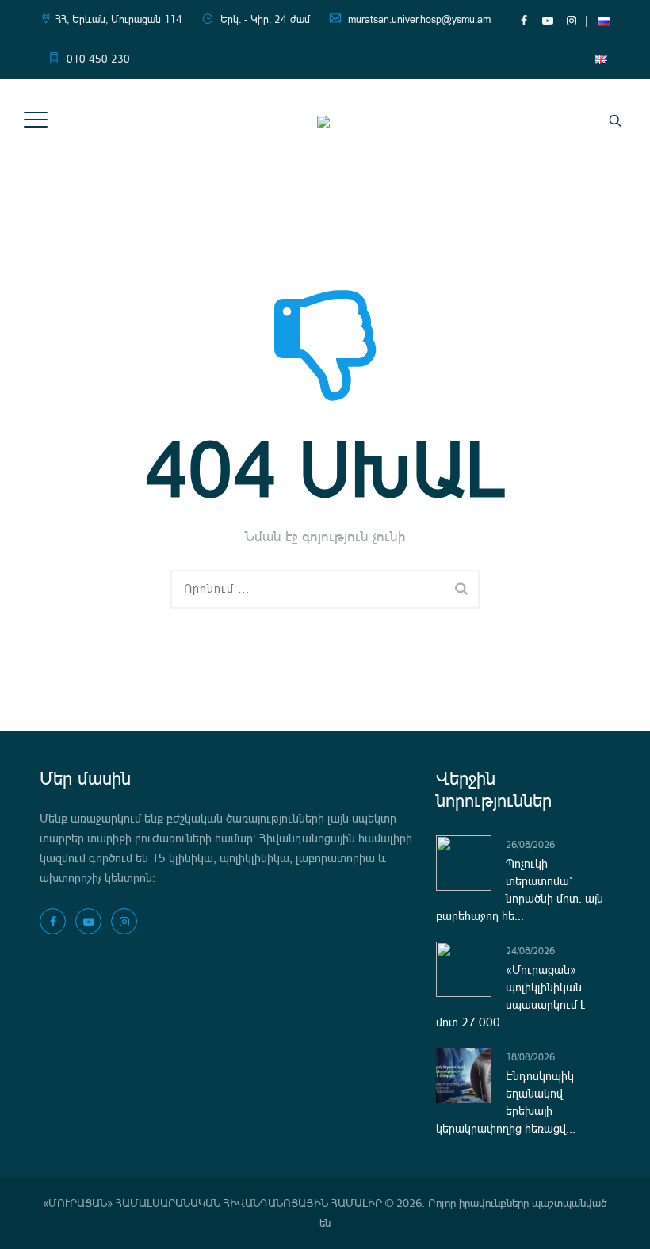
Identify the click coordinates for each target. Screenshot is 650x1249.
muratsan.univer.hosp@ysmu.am (419, 19)
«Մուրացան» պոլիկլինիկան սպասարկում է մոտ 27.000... (511, 996)
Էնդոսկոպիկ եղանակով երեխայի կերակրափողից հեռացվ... (505, 1102)
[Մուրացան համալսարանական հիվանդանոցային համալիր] (323, 120)
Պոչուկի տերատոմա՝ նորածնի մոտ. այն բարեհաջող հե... (519, 890)
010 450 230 (98, 59)
